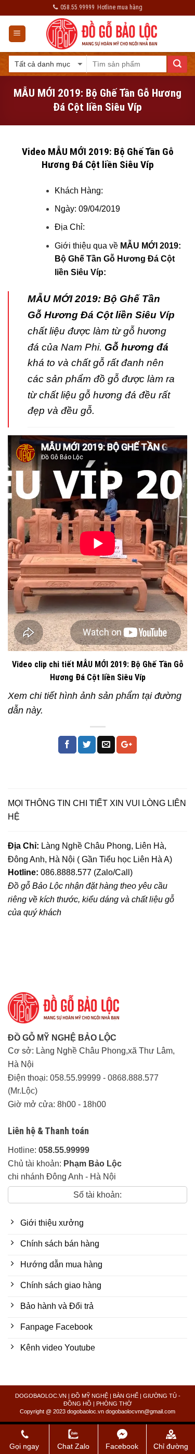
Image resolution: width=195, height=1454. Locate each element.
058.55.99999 (75, 1077)
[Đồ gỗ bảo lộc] (71, 1011)
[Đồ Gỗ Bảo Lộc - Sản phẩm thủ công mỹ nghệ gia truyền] (101, 33)
